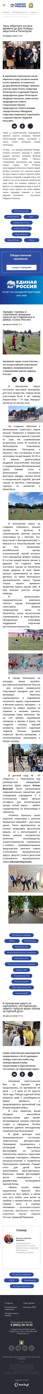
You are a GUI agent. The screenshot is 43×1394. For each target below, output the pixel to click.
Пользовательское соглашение (21, 1364)
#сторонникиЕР (22, 993)
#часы (31, 240)
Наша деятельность (19, 12)
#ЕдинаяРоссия (21, 234)
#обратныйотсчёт (21, 228)
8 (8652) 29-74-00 (22, 1324)
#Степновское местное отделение (21, 952)
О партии (9, 1303)
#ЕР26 (12, 941)
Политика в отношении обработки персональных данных (21, 1369)
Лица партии (28, 1303)
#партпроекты (30, 1280)
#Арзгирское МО (21, 958)
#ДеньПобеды (13, 240)
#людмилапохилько (21, 223)
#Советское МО (21, 947)
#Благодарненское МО (21, 987)
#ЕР (31, 217)
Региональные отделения (11, 1308)
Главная (6, 12)
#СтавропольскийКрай (21, 935)
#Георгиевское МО (21, 976)
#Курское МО (21, 970)
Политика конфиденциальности (21, 1367)
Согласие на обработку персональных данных (21, 1373)
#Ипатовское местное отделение (21, 964)
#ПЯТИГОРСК (13, 217)
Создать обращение (21, 267)
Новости (33, 12)
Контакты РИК (29, 1307)
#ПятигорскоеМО (21, 211)
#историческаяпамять (22, 1286)
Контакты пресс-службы (12, 1314)
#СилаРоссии (30, 941)
